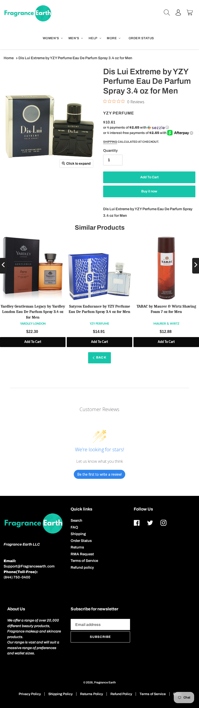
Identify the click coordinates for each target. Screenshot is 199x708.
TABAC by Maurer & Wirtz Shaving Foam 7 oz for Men (166, 309)
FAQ (74, 527)
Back (101, 357)
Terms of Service (84, 561)
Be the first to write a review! (99, 474)
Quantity (110, 150)
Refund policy (82, 567)
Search (76, 520)
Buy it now (149, 191)
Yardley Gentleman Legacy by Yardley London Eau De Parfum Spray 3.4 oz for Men (33, 312)
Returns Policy (91, 694)
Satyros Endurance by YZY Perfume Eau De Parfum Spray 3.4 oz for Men (99, 309)
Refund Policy (121, 694)
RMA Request (82, 554)
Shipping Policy (60, 694)
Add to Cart (32, 342)
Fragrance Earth (105, 682)
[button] (136, 127)
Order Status (81, 541)
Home (9, 58)
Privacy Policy (30, 694)
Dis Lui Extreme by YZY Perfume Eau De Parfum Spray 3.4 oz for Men (75, 58)
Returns (77, 547)
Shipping (110, 141)
